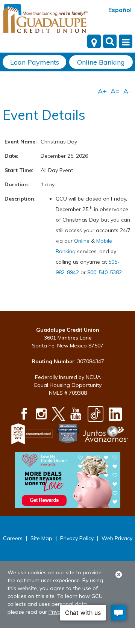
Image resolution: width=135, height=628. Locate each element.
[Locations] (94, 41)
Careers (13, 538)
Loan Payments (34, 62)
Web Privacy (117, 538)
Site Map (41, 538)
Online (82, 240)
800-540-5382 (104, 272)
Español (120, 10)
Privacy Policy (77, 538)
